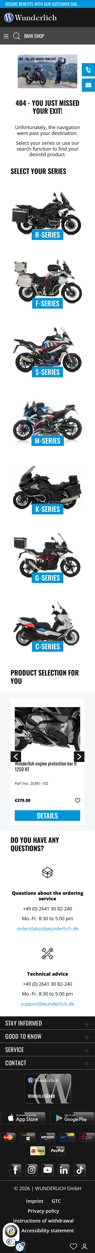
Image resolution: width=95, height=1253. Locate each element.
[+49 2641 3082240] (88, 69)
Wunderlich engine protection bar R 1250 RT (46, 767)
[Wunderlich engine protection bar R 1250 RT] (47, 728)
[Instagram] (31, 1170)
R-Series (47, 234)
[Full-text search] (16, 35)
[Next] (79, 756)
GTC (56, 1201)
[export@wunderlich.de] (88, 85)
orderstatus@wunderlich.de (47, 928)
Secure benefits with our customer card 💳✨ (44, 4)
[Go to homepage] (30, 17)
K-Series (47, 509)
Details (47, 815)
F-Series (47, 303)
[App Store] (23, 1118)
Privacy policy (43, 1211)
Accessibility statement (47, 1230)
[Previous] (16, 756)
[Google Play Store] (72, 1118)
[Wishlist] (73, 1246)
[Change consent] (20, 1246)
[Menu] (6, 35)
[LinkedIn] (64, 1170)
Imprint (34, 1201)
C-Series (47, 646)
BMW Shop (34, 35)
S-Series (47, 372)
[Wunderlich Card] (47, 1088)
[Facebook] (15, 1170)
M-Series (47, 440)
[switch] (11, 1242)
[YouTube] (48, 1170)
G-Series (47, 577)
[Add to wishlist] (77, 800)
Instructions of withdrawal (43, 1220)
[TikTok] (80, 1170)
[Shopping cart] (92, 35)
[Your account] (84, 1246)
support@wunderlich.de (47, 1004)
